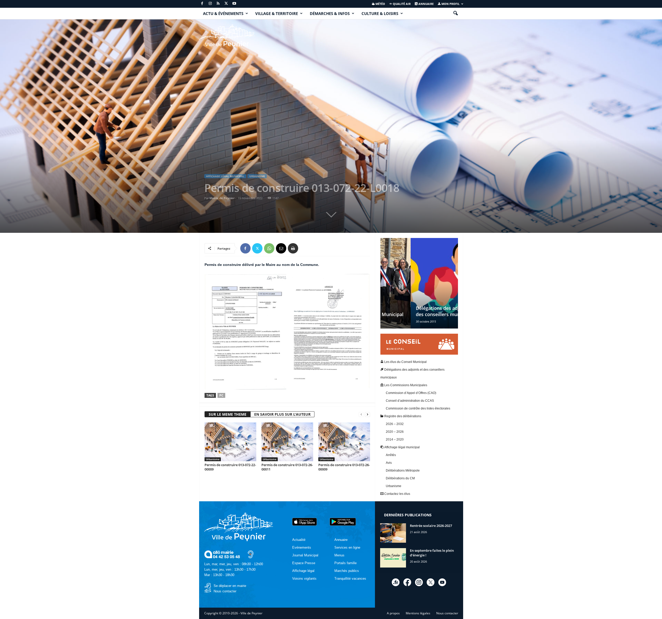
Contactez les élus (396, 494)
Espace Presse (303, 563)
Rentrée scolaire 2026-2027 (431, 525)
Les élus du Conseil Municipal (405, 362)
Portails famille (345, 563)
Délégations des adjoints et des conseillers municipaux (416, 311)
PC (221, 395)
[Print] (293, 248)
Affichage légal (303, 571)
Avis (389, 463)
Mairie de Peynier (222, 198)
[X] (226, 4)
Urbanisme (257, 176)
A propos (393, 613)
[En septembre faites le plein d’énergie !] (393, 558)
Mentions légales (418, 613)
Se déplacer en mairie (230, 586)
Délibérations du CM (400, 478)
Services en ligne (347, 547)
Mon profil (450, 4)
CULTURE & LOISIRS (380, 13)
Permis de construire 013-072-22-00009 (230, 467)
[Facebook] (202, 4)
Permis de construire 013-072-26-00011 (287, 467)
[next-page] (367, 414)
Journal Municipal (305, 555)
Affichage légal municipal (225, 176)
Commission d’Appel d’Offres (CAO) (411, 393)
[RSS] (218, 4)
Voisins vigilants (304, 578)
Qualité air (401, 4)
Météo (380, 4)
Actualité (298, 540)
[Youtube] (234, 4)
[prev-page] (361, 414)
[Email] (281, 248)
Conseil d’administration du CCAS (410, 400)
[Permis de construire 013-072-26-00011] (287, 441)
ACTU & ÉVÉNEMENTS (223, 13)
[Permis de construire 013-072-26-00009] (344, 441)
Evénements (301, 547)
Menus (339, 555)
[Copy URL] (305, 248)
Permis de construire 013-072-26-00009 (344, 467)
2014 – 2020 (395, 439)
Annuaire (426, 4)
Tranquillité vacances (350, 578)
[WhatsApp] (269, 248)
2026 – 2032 (395, 424)
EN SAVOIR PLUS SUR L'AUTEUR (282, 414)
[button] (455, 13)
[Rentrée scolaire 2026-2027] (393, 533)
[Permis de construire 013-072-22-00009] (230, 441)
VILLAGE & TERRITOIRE (276, 13)
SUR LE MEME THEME (227, 414)
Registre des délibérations (402, 416)
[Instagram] (210, 4)
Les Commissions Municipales (405, 385)
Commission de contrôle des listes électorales (418, 408)
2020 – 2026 (395, 432)
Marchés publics (346, 571)
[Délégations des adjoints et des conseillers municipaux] (419, 283)
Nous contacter (225, 591)
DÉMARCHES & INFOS (330, 13)
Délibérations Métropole (403, 470)
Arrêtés (391, 455)
